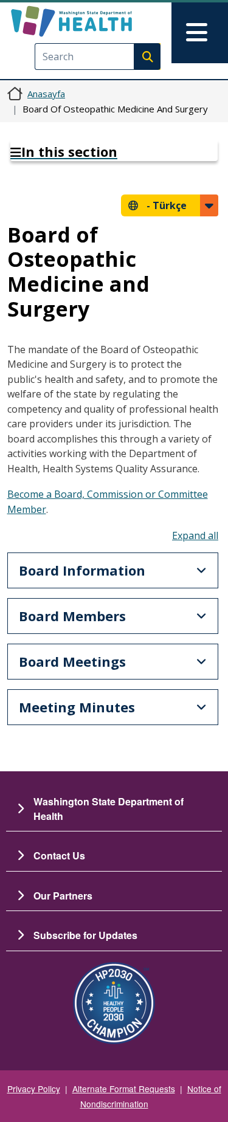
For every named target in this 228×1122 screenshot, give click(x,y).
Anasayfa (46, 94)
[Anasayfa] (92, 21)
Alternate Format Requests (123, 1088)
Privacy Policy (33, 1088)
